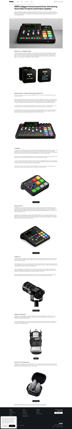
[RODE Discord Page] (62, 426)
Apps (22, 1)
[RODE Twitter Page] (54, 426)
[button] (58, 413)
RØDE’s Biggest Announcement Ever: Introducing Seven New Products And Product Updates (23, 4)
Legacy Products (25, 416)
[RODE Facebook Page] (53, 426)
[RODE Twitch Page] (60, 426)
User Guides (26, 1)
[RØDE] (11, 1)
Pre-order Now (36, 202)
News (10, 4)
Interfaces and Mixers (12, 412)
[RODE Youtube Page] (57, 426)
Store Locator (24, 413)
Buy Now (36, 358)
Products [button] (18, 1)
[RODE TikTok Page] (59, 426)
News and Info (38, 412)
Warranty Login (25, 412)
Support (31, 1)
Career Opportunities (39, 413)
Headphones (11, 413)
